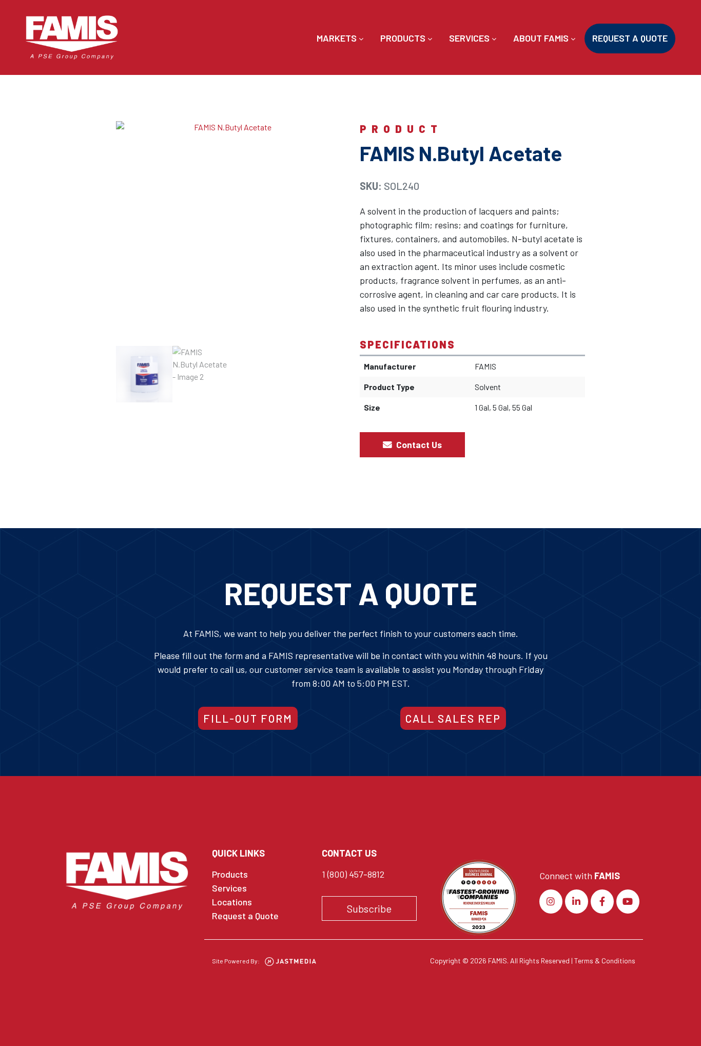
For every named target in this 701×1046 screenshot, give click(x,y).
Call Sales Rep (453, 718)
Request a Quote (630, 38)
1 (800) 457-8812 (353, 874)
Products (403, 38)
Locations (232, 901)
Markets (338, 38)
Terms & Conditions (604, 960)
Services (470, 38)
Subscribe (369, 908)
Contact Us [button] (418, 444)
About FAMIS (542, 38)
